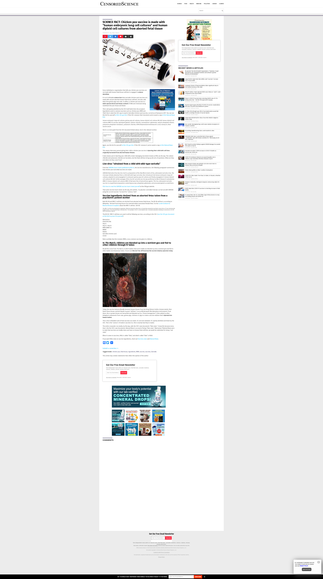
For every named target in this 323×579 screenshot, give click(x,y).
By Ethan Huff (194, 76)
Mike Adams (115, 33)
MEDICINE (198, 3)
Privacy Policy (161, 557)
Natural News (154, 339)
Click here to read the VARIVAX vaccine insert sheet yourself (121, 186)
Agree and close (306, 569)
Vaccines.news (142, 339)
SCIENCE (179, 3)
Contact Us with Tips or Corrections (162, 552)
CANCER (214, 3)
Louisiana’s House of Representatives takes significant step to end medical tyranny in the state (201, 86)
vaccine (142, 351)
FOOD (185, 3)
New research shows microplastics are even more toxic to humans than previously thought (200, 164)
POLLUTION (207, 3)
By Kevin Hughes (194, 114)
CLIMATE (221, 3)
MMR (137, 351)
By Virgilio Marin (194, 132)
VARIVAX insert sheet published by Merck (121, 167)
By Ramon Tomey (194, 121)
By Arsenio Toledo (195, 101)
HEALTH (192, 3)
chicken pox (116, 351)
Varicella (153, 351)
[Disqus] (139, 463)
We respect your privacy (153, 545)
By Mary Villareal (194, 166)
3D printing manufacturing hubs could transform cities (199, 130)
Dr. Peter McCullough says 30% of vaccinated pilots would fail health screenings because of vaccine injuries (201, 112)
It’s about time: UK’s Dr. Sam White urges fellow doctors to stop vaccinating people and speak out (202, 195)
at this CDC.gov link (121, 115)
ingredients (131, 351)
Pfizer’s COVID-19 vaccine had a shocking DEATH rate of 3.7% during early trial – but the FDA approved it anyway (201, 99)
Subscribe (198, 577)
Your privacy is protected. (111, 377)
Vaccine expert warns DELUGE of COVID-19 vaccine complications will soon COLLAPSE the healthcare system (202, 105)
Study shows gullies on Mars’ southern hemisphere (199, 170)
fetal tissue (124, 351)
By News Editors (194, 178)
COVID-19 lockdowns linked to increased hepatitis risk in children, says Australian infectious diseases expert (200, 157)
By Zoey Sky (193, 88)
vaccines (148, 351)
